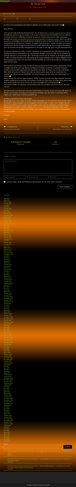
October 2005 (7, 402)
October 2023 (7, 208)
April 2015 (7, 259)
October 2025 (7, 203)
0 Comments (36, 19)
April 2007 (7, 371)
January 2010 (7, 315)
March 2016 (7, 247)
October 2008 (7, 341)
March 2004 (7, 434)
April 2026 (7, 200)
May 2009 (6, 329)
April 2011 (7, 290)
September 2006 (8, 383)
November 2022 (8, 215)
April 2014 (7, 263)
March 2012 (7, 276)
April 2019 (7, 227)
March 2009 (7, 332)
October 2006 (7, 381)
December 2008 (8, 337)
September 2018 (8, 230)
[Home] (30, 7)
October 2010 (7, 300)
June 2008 (6, 347)
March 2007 (7, 373)
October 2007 (7, 361)
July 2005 (6, 407)
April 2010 (7, 310)
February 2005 (8, 415)
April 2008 (7, 351)
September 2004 (8, 424)
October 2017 (7, 237)
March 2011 (7, 292)
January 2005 (7, 417)
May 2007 (6, 369)
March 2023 (7, 212)
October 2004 (7, 422)
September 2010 (8, 302)
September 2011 (8, 283)
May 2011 (6, 288)
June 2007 (6, 368)
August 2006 (7, 385)
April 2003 (7, 436)
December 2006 (8, 378)
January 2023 (7, 214)
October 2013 (7, 264)
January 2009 (7, 336)
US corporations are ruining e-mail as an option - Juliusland (24, 452)
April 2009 (7, 330)
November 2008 (8, 339)
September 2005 (8, 403)
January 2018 (7, 236)
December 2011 (8, 280)
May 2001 (6, 437)
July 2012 (6, 271)
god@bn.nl (39, 107)
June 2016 (6, 246)
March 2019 (7, 229)
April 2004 (7, 432)
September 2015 (8, 254)
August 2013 (7, 266)
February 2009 (8, 334)
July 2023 (6, 210)
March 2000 (7, 441)
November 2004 (8, 420)
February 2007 (8, 375)
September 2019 (8, 224)
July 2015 (6, 256)
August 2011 (7, 285)
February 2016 (8, 249)
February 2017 (8, 242)
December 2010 (8, 297)
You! (55, 142)
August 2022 (7, 217)
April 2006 (7, 392)
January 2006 (7, 397)
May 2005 (6, 410)
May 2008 (6, 349)
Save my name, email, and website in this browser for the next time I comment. (34, 182)
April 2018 (7, 232)
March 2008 (7, 352)
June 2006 (6, 388)
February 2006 (8, 395)
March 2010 (7, 312)
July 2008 (6, 346)
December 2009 (8, 317)
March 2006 (7, 393)
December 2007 (8, 358)
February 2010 (8, 314)
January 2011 (7, 295)
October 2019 (7, 222)
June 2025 (6, 205)
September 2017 (8, 239)
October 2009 (7, 320)
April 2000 (7, 439)
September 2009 (8, 322)
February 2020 (8, 220)
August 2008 (7, 344)
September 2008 (8, 342)
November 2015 (8, 252)
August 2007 (7, 364)
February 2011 (8, 293)
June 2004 (6, 429)
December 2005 (8, 398)
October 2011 (7, 281)
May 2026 (6, 198)
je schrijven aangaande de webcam (59, 33)
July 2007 (6, 366)
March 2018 (7, 234)
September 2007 (8, 363)
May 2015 (6, 258)
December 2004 (8, 419)
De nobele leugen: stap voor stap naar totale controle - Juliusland (26, 459)
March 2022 (7, 219)
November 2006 (8, 380)
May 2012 (6, 275)
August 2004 (7, 425)
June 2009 (6, 327)
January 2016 (7, 251)
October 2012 (7, 269)
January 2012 (7, 278)
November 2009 (8, 319)
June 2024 (6, 207)
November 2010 (8, 298)
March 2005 (7, 413)
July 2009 (6, 325)
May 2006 (6, 390)
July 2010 (6, 305)
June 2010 (6, 307)
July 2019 (6, 225)
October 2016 (7, 244)
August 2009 (7, 324)
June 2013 (6, 268)
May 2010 (6, 308)
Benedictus (9, 19)
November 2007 (8, 359)
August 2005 (7, 405)
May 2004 (6, 430)
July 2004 (6, 427)
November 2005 (8, 400)
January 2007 (7, 376)
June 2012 (6, 273)
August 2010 (7, 303)
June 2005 (6, 408)
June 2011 (6, 286)
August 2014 (7, 261)
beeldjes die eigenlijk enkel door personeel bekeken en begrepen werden (35, 39)
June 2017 (6, 241)
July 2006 (6, 386)
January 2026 (7, 202)
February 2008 (8, 354)
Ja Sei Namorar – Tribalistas (21, 142)
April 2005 (7, 412)
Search (6, 444)
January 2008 (7, 356)
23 (45, 7)
